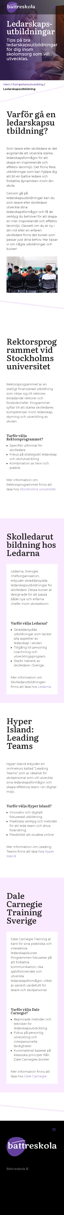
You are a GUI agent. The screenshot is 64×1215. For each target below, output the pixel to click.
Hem (6, 84)
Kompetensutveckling (27, 84)
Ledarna (44, 687)
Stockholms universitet (38, 489)
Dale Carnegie (35, 1076)
